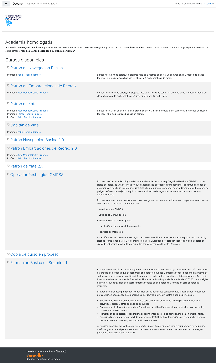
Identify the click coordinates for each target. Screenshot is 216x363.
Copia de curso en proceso (34, 254)
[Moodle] (34, 355)
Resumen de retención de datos (43, 359)
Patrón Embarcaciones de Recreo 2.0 (43, 148)
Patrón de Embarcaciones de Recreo (43, 86)
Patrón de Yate (23, 103)
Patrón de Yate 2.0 (26, 166)
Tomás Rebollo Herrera (29, 113)
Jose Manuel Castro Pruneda (32, 92)
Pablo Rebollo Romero (29, 74)
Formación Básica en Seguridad (38, 262)
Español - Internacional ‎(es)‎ (41, 3)
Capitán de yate (24, 125)
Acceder (208, 3)
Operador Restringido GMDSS (37, 174)
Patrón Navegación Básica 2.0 (37, 139)
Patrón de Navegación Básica (36, 68)
